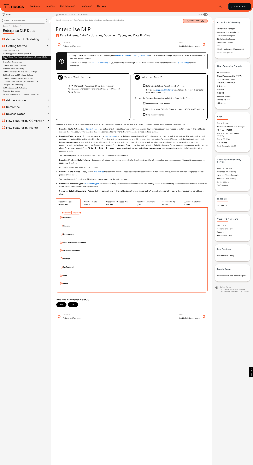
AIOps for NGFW (223, 73)
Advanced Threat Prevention (228, 175)
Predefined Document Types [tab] (145, 203)
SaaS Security (222, 185)
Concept (246, 291)
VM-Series (221, 103)
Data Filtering (225, 291)
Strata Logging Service (226, 39)
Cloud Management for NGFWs (229, 76)
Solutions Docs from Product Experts (232, 276)
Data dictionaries (92, 129)
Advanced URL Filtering (226, 172)
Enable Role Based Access (12, 62)
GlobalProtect (222, 205)
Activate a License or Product (229, 32)
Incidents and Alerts (225, 229)
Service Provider (223, 100)
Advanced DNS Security (226, 178)
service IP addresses (100, 63)
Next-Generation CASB (226, 146)
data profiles (99, 172)
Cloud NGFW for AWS (226, 79)
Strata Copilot (240, 6)
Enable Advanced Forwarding (13, 69)
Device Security (223, 182)
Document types (92, 183)
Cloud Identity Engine (226, 36)
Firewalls (220, 90)
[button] (251, 372)
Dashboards (221, 225)
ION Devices (222, 143)
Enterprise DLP (66, 20)
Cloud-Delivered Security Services (232, 289)
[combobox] (24, 20)
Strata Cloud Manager (226, 29)
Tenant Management (225, 52)
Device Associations (225, 42)
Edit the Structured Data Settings (15, 88)
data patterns (110, 136)
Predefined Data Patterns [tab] (90, 203)
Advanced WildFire (224, 168)
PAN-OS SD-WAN (224, 96)
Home (58, 20)
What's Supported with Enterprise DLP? (17, 54)
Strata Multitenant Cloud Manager (231, 127)
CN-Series (221, 86)
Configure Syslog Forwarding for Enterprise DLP (20, 81)
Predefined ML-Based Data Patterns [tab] (117, 203)
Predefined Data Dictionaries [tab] (65, 203)
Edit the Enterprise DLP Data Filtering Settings (20, 72)
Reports (220, 232)
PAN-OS (220, 93)
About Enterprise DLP (11, 50)
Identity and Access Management (230, 49)
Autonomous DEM (224, 236)
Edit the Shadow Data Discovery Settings (18, 78)
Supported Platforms (164, 90)
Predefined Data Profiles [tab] (168, 203)
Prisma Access (223, 123)
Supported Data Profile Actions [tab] (193, 203)
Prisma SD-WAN (223, 139)
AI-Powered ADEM (224, 130)
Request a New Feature (11, 91)
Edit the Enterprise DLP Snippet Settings (18, 75)
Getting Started (225, 287)
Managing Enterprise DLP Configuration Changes (21, 94)
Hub (218, 46)
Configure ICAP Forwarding (13, 85)
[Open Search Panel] (220, 6)
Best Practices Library (225, 256)
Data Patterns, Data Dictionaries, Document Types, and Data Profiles (25, 58)
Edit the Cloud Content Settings (14, 65)
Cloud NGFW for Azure (226, 83)
